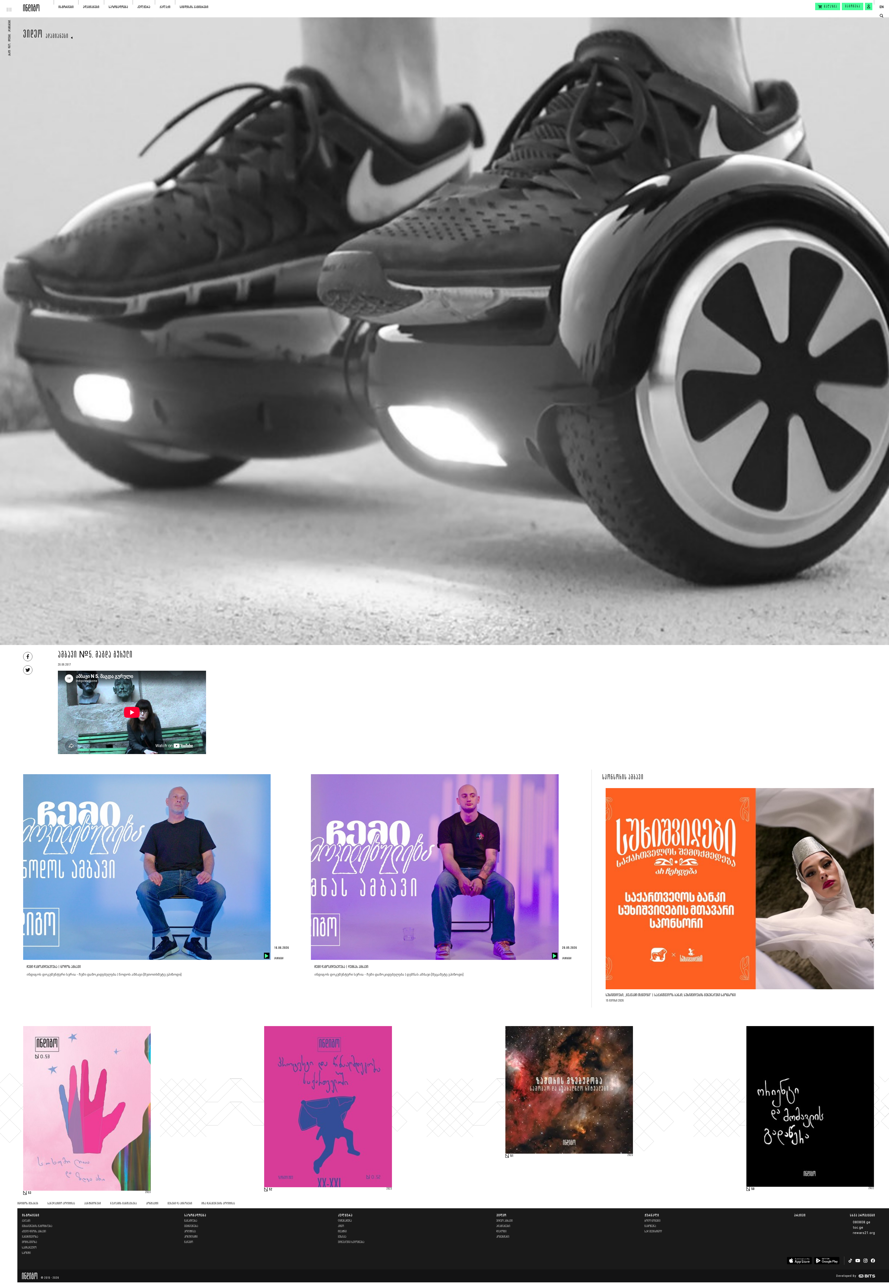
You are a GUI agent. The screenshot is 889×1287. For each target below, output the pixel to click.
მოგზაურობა (29, 1242)
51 (511, 1156)
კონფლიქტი (191, 1237)
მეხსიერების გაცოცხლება (37, 1226)
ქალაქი (165, 7)
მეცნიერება (191, 1226)
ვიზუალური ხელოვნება (351, 1242)
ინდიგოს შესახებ (27, 1203)
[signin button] (868, 6)
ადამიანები (91, 7)
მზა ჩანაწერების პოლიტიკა (218, 1203)
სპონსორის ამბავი (623, 777)
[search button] (881, 16)
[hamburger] (11, 6)
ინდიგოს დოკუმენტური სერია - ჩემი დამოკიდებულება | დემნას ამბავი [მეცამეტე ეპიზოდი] (388, 974)
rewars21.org (864, 1233)
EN (882, 7)
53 (29, 1193)
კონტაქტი (152, 1203)
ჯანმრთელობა (30, 1237)
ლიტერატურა (345, 1221)
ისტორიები (66, 7)
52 (270, 1189)
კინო (341, 1226)
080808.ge (861, 1222)
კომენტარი (502, 1237)
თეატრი (342, 1231)
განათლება (190, 1221)
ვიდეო (33, 35)
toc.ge (858, 1227)
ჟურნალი (652, 1215)
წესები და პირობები (180, 1203)
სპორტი (26, 1253)
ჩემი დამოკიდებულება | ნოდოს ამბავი (54, 967)
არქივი (800, 1215)
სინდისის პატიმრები (194, 7)
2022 (871, 1188)
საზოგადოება (118, 7)
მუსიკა (342, 1237)
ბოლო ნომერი (652, 1221)
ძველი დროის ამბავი (34, 1231)
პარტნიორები (92, 1203)
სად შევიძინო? (653, 1231)
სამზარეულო (29, 1247)
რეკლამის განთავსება (123, 1203)
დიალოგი (501, 1231)
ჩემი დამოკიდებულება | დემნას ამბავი (341, 967)
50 (752, 1189)
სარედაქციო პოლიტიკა (61, 1203)
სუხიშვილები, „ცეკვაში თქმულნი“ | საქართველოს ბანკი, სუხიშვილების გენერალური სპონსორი (671, 995)
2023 (148, 1192)
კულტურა (143, 7)
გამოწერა (853, 6)
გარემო (188, 1242)
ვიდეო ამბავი (504, 1221)
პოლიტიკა (190, 1231)
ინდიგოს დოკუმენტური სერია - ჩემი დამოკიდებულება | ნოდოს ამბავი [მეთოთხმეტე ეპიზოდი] (104, 974)
